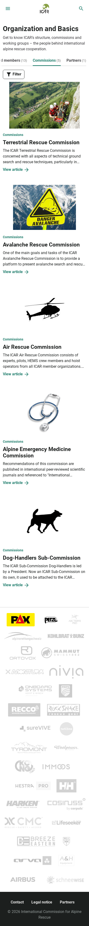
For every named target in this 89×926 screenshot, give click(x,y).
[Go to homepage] (44, 8)
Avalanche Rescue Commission (41, 245)
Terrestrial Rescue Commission (41, 142)
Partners (76, 60)
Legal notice (41, 902)
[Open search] (81, 9)
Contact (17, 902)
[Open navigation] (8, 9)
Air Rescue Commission (32, 347)
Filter (16, 74)
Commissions (47, 60)
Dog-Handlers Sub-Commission (41, 558)
